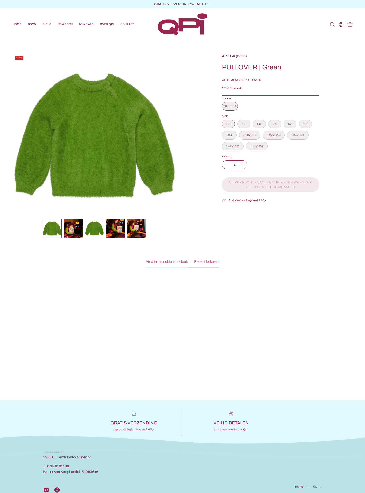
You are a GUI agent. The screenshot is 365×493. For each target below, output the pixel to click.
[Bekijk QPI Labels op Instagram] (45, 490)
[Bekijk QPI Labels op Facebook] (56, 490)
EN (315, 486)
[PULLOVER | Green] (52, 228)
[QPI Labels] (182, 25)
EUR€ (299, 486)
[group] (182, 4)
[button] (32, 24)
